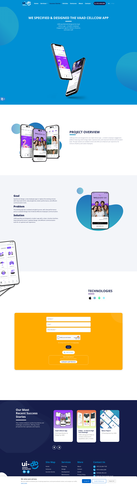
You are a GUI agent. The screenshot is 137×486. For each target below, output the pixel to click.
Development (66, 472)
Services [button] (43, 3)
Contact (88, 3)
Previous (54, 447)
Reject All (111, 481)
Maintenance (65, 474)
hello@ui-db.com (101, 473)
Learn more (24, 483)
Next (59, 447)
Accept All (86, 481)
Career (79, 472)
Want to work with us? (68, 357)
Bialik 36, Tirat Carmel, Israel (104, 476)
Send (68, 347)
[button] (2, 99)
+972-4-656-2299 (101, 469)
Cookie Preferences (99, 481)
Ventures (73, 3)
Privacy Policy (81, 474)
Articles (65, 3)
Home (36, 3)
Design (64, 469)
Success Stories (55, 3)
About (81, 3)
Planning (64, 466)
